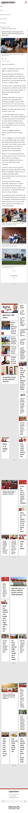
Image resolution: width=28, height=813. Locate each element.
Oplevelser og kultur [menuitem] (5, 27)
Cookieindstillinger (12, 796)
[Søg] (25, 801)
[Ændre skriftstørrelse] (2, 58)
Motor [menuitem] (1, 6)
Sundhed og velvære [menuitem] (5, 14)
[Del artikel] (5, 58)
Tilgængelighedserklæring (14, 797)
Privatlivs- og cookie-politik (14, 794)
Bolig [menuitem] (1, 10)
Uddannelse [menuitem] (3, 23)
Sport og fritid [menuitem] (3, 18)
